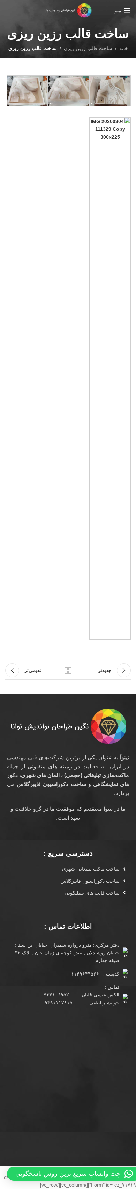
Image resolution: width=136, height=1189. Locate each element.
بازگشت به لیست (68, 670)
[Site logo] (68, 10)
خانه (123, 48)
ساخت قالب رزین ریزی (88, 48)
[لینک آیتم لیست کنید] (65, 869)
